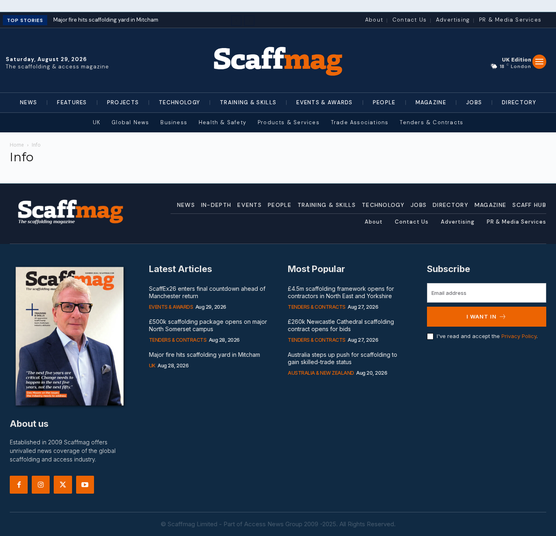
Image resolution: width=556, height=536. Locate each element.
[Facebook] (19, 485)
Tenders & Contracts (178, 340)
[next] (249, 20)
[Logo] (278, 60)
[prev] (236, 20)
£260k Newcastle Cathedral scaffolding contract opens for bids (341, 325)
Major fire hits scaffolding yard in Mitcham (105, 19)
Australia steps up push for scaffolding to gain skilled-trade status (342, 358)
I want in (481, 316)
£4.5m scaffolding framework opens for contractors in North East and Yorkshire (341, 292)
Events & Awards (171, 307)
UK (152, 365)
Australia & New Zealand (321, 373)
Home (17, 144)
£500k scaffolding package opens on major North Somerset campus (208, 325)
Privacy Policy (518, 336)
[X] (63, 485)
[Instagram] (41, 485)
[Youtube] (85, 485)
